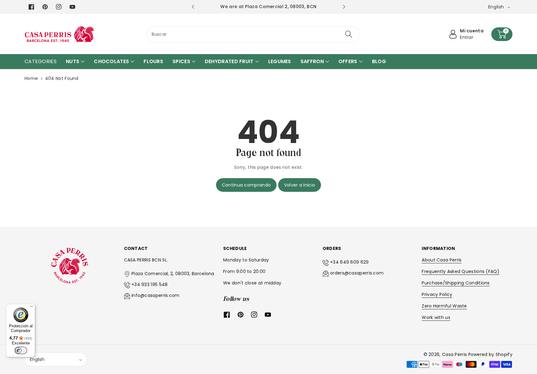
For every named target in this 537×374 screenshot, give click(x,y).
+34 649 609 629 (349, 262)
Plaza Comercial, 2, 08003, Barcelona (172, 273)
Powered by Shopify (490, 354)
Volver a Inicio (299, 185)
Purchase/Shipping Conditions (455, 283)
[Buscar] (349, 34)
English (37, 359)
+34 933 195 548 (149, 284)
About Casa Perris (441, 260)
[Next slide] (344, 7)
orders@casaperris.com (356, 273)
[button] (502, 34)
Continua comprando (246, 185)
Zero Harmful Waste (444, 306)
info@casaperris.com (155, 295)
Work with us (436, 317)
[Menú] (31, 308)
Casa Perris (454, 354)
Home (31, 78)
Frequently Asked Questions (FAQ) (460, 271)
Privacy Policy (437, 294)
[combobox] (253, 34)
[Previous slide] (193, 7)
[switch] (21, 350)
